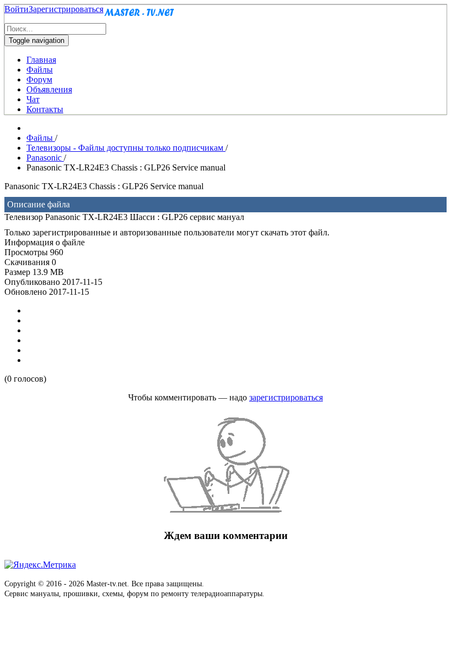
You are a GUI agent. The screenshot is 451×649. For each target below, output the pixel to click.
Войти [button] (16, 9)
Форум (39, 79)
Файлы (39, 69)
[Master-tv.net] (139, 18)
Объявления (49, 89)
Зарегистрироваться (66, 9)
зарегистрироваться (286, 397)
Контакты (44, 109)
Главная (41, 59)
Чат (33, 99)
